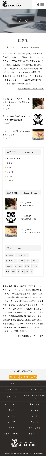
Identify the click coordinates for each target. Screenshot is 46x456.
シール (9, 176)
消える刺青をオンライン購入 (31, 88)
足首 (7, 272)
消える (9, 163)
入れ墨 (21, 261)
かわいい (9, 266)
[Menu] (42, 4)
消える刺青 (9, 255)
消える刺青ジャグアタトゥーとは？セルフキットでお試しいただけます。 (16, 102)
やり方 (34, 266)
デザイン (10, 167)
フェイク (10, 172)
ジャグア (10, 180)
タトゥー (35, 261)
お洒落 (27, 266)
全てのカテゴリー (13, 158)
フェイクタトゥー (22, 255)
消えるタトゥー (11, 261)
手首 (13, 272)
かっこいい (18, 266)
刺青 (27, 261)
